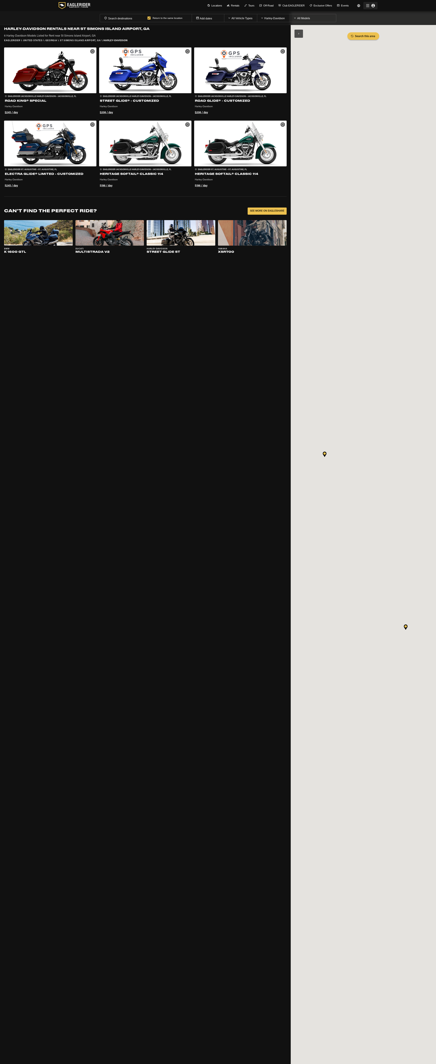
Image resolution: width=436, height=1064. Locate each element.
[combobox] (123, 17)
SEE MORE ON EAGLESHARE (267, 211)
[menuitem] (214, 5)
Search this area (365, 36)
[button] (50, 81)
